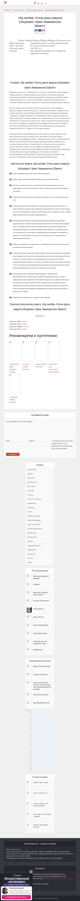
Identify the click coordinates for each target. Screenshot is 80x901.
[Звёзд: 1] (22, 40)
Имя (8, 441)
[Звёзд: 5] (52, 40)
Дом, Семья (31, 486)
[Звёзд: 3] (37, 40)
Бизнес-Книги (31, 469)
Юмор (29, 562)
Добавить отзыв (40, 33)
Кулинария (30, 507)
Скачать (24, 321)
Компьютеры (31, 503)
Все (28, 710)
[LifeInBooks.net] (40, 2)
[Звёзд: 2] (29, 40)
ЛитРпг (29, 512)
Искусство (30, 491)
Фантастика (31, 554)
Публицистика (32, 537)
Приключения (31, 533)
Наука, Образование (34, 520)
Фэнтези (30, 558)
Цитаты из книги (38, 70)
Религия (30, 541)
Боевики (30, 474)
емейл (32, 441)
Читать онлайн (38, 59)
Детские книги (32, 482)
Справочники (31, 550)
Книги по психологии (34, 499)
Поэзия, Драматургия (34, 529)
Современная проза (34, 545)
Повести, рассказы (33, 524)
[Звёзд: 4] (45, 40)
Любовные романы (33, 516)
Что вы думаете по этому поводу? (19, 421)
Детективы (31, 478)
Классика (30, 495)
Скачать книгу (37, 64)
